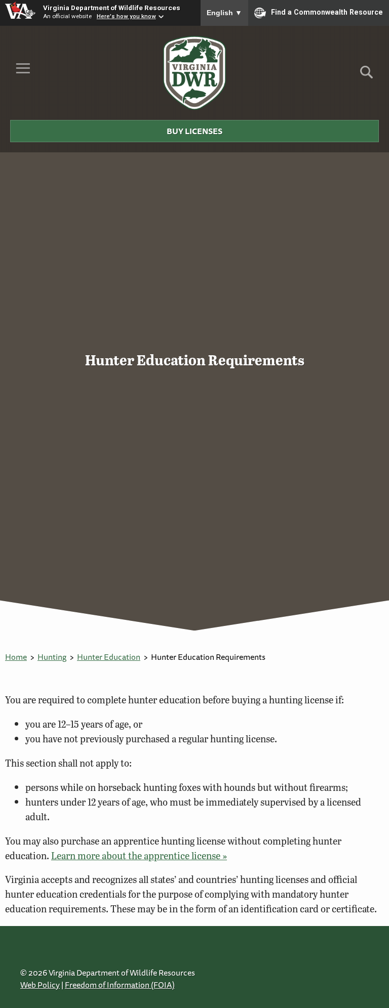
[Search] (366, 75)
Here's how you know (126, 16)
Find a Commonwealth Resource (327, 12)
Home (16, 656)
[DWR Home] (194, 73)
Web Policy (40, 984)
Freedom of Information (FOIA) (120, 984)
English (224, 13)
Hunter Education (108, 656)
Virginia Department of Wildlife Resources (111, 8)
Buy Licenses (194, 131)
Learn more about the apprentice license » (139, 855)
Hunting (51, 656)
